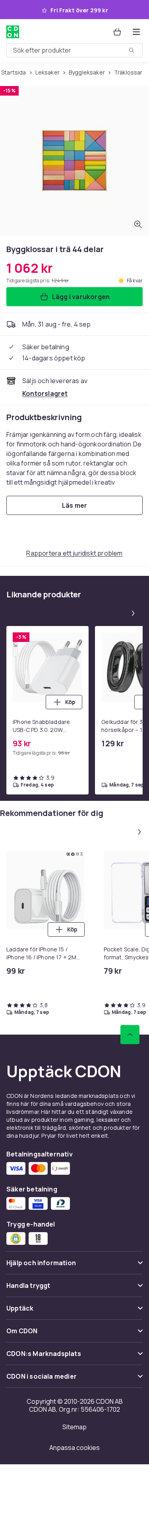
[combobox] (74, 50)
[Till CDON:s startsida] (12, 31)
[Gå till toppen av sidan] (129, 1034)
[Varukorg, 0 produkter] (117, 31)
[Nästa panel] (133, 613)
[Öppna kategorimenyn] (136, 31)
